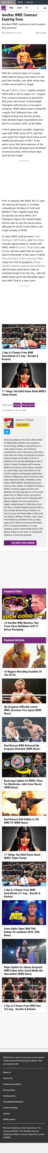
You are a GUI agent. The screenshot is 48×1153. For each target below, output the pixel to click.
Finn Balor (38, 240)
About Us (7, 1072)
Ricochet (20, 247)
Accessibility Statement (13, 1102)
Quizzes (29, 2)
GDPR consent (9, 1119)
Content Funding (10, 1108)
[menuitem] (8, 2)
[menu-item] (11, 8)
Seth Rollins (20, 240)
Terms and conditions (12, 1084)
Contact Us (7, 1078)
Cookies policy (9, 1096)
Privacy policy (9, 1090)
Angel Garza (28, 405)
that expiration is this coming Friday (22, 258)
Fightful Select (18, 90)
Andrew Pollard (13, 33)
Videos (20, 2)
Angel (17, 405)
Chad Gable (33, 247)
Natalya (6, 251)
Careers (6, 1113)
